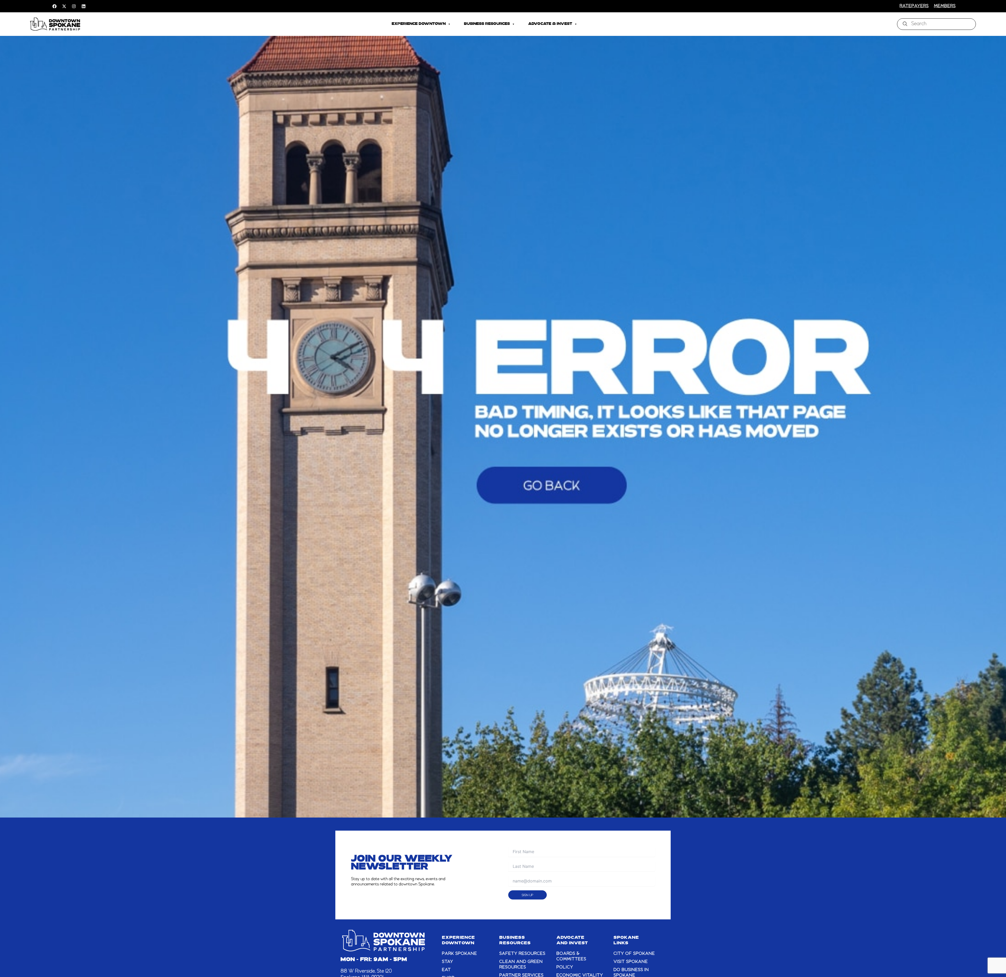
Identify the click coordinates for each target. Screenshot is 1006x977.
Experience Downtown (419, 24)
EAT (446, 970)
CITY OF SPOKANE (634, 953)
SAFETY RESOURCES (522, 953)
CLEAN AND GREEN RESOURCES (521, 964)
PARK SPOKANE (459, 953)
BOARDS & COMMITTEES (571, 956)
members (945, 6)
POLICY (564, 967)
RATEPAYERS (914, 6)
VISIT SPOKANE (631, 961)
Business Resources (487, 24)
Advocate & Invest (550, 24)
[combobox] (936, 24)
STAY (447, 961)
